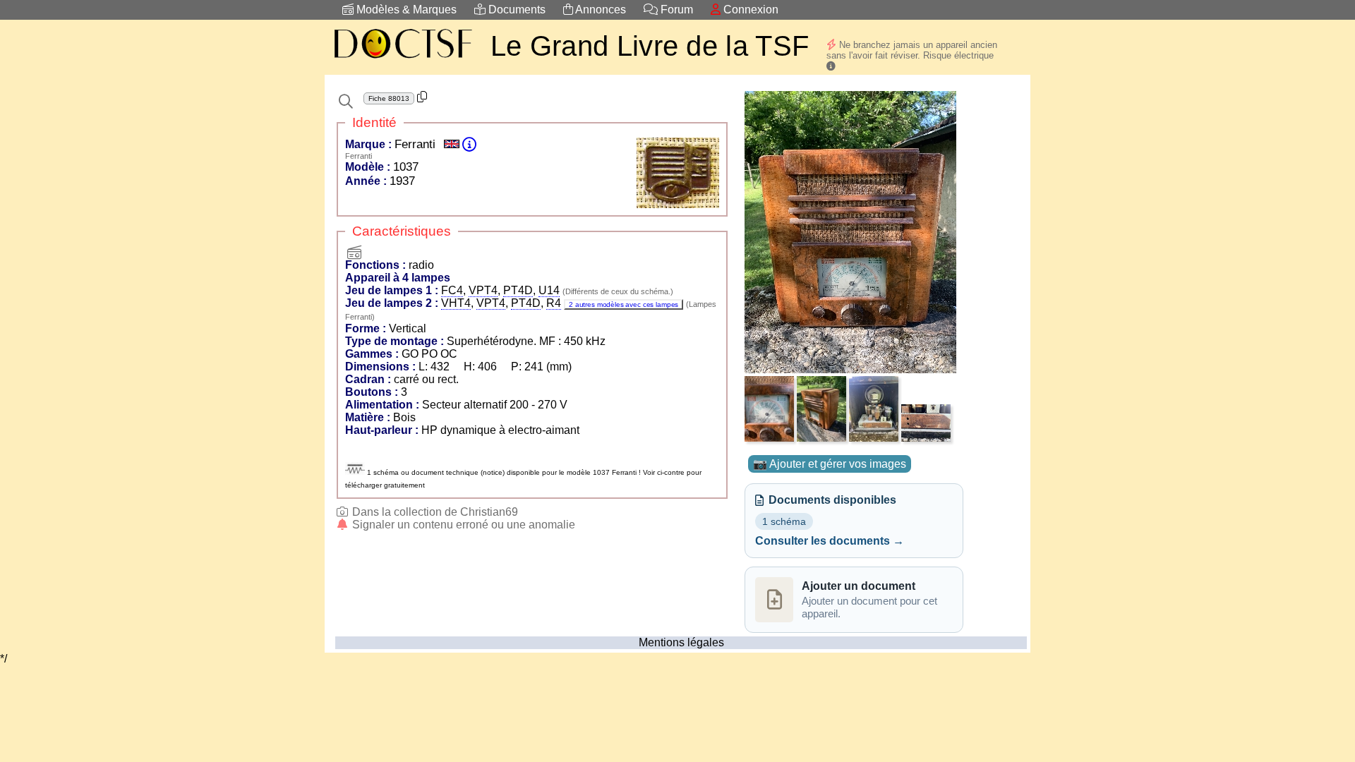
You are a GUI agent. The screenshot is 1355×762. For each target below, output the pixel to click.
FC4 (452, 290)
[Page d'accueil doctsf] (402, 60)
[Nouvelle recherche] (346, 101)
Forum (675, 10)
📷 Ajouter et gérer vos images (829, 464)
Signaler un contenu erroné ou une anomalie (462, 525)
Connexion (749, 10)
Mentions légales (681, 642)
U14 (549, 290)
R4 (553, 303)
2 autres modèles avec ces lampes (623, 304)
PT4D (518, 290)
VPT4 (483, 290)
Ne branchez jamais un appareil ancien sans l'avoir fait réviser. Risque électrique (911, 50)
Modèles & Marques (405, 10)
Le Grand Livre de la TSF (649, 45)
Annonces (599, 10)
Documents (516, 10)
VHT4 (456, 303)
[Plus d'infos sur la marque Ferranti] (469, 144)
